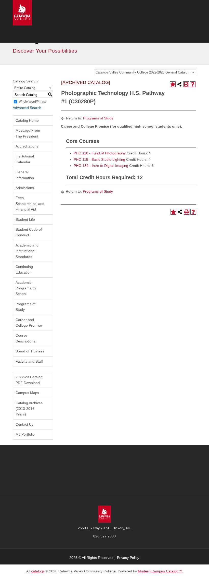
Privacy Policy (128, 558)
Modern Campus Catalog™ (160, 571)
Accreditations (27, 146)
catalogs (38, 571)
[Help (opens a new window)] (192, 84)
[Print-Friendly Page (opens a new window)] (186, 84)
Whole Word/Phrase (33, 101)
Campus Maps (27, 393)
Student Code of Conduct (29, 232)
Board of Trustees (30, 351)
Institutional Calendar (25, 159)
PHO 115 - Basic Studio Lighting (99, 159)
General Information (25, 175)
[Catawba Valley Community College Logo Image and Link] (22, 12)
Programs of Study (25, 307)
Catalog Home (27, 120)
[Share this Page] (179, 84)
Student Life (25, 219)
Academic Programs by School (26, 288)
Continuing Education (24, 269)
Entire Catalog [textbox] (24, 88)
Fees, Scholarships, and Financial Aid (30, 203)
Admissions (25, 188)
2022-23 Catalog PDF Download (29, 380)
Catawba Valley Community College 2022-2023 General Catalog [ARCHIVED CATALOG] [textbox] (146, 72)
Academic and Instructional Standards (27, 251)
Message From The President (28, 133)
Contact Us (24, 424)
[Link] (104, 514)
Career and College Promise (29, 322)
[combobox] (145, 72)
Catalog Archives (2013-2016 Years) (29, 408)
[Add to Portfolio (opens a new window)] (173, 84)
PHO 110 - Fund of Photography (100, 153)
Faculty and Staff (29, 361)
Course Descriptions (25, 338)
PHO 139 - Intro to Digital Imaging (101, 166)
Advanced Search (27, 108)
